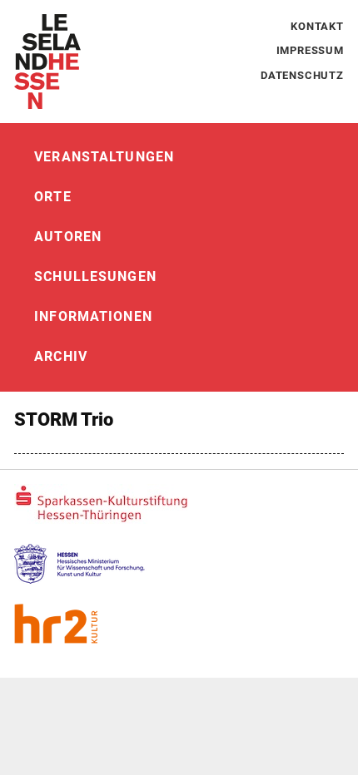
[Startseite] (47, 61)
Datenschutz (302, 75)
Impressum (310, 50)
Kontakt (317, 26)
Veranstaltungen (104, 157)
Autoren (68, 236)
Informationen (93, 316)
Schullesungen (95, 276)
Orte (52, 197)
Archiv (60, 356)
